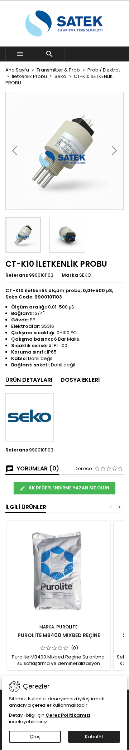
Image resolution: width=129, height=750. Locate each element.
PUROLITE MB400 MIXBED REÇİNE (59, 635)
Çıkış (35, 736)
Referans (16, 275)
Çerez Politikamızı (68, 715)
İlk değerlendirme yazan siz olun (68, 488)
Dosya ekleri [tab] (80, 380)
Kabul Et (94, 736)
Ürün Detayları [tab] (28, 380)
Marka (70, 275)
